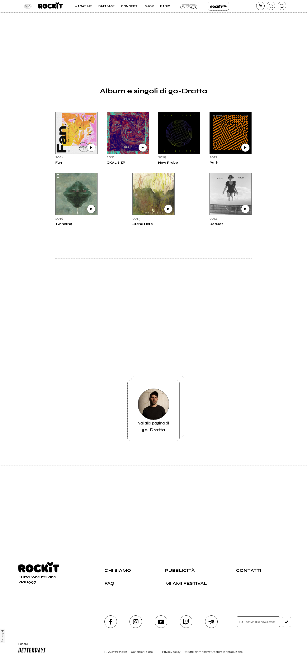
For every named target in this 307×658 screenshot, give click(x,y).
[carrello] (260, 6)
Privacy (2, 637)
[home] (50, 6)
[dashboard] (282, 6)
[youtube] (161, 621)
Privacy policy (171, 652)
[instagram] (135, 621)
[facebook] (110, 621)
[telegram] (211, 621)
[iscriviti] (286, 622)
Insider (189, 6)
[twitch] (186, 621)
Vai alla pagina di (153, 426)
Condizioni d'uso (142, 652)
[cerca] (271, 6)
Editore (21, 645)
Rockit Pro (218, 6)
